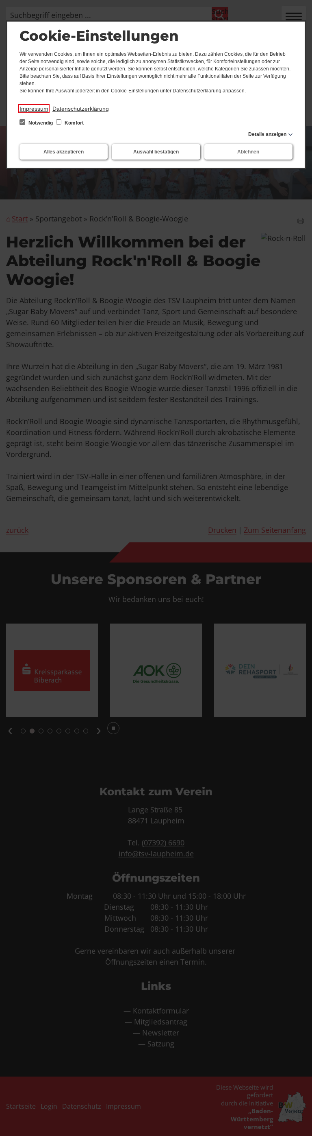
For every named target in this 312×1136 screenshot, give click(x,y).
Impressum (34, 108)
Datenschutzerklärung (80, 108)
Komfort (73, 123)
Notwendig (40, 123)
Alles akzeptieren (63, 152)
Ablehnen (248, 152)
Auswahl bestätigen (156, 152)
